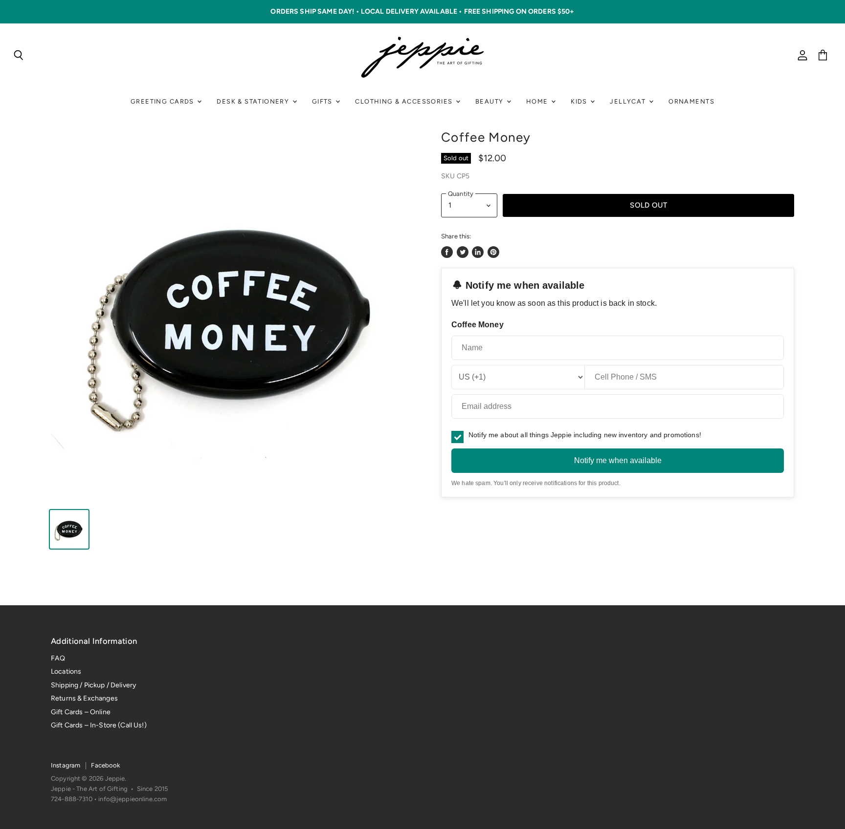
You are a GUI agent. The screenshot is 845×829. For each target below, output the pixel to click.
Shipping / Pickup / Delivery (93, 685)
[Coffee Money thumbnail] (69, 529)
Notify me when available (618, 460)
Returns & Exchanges (84, 698)
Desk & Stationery (254, 101)
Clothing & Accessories (404, 101)
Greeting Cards (163, 101)
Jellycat (629, 101)
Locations (66, 671)
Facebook (105, 765)
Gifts (323, 101)
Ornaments (691, 101)
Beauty (490, 101)
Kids (580, 101)
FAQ (58, 658)
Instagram (65, 765)
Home (538, 101)
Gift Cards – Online (81, 712)
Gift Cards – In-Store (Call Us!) (99, 725)
